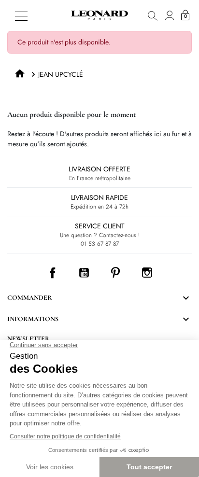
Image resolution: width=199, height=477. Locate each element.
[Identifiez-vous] (169, 15)
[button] (152, 15)
